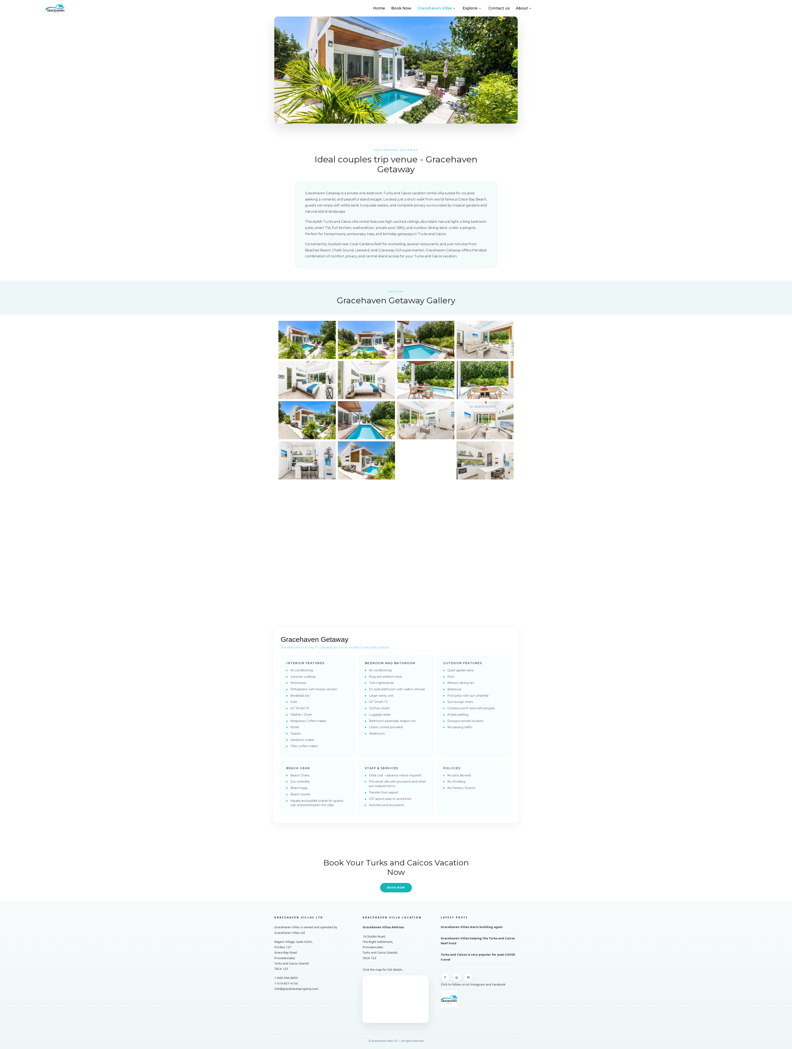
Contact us (499, 8)
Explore (470, 8)
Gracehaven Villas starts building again (472, 927)
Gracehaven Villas (434, 8)
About (522, 8)
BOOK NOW (396, 887)
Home (379, 8)
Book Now (401, 8)
